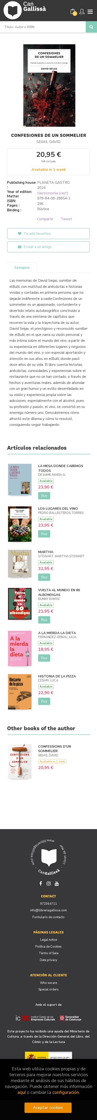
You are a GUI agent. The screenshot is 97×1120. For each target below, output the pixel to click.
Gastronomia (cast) (52, 193)
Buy (44, 495)
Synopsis (22, 267)
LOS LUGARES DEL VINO (58, 508)
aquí (21, 1093)
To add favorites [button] (37, 233)
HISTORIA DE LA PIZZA (57, 676)
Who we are (48, 983)
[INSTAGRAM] (48, 883)
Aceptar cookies (48, 1107)
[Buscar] (91, 27)
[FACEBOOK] (40, 883)
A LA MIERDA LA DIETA (57, 633)
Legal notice (48, 940)
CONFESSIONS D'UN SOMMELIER (54, 748)
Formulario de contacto (48, 917)
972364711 (48, 904)
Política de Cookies (48, 947)
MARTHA (45, 552)
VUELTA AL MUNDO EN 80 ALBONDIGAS (59, 592)
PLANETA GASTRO (53, 182)
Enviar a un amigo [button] (37, 246)
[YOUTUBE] (56, 883)
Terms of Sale (48, 953)
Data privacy (48, 960)
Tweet (66, 219)
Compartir (45, 219)
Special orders (48, 989)
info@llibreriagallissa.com (48, 910)
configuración (65, 1093)
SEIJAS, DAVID (48, 141)
